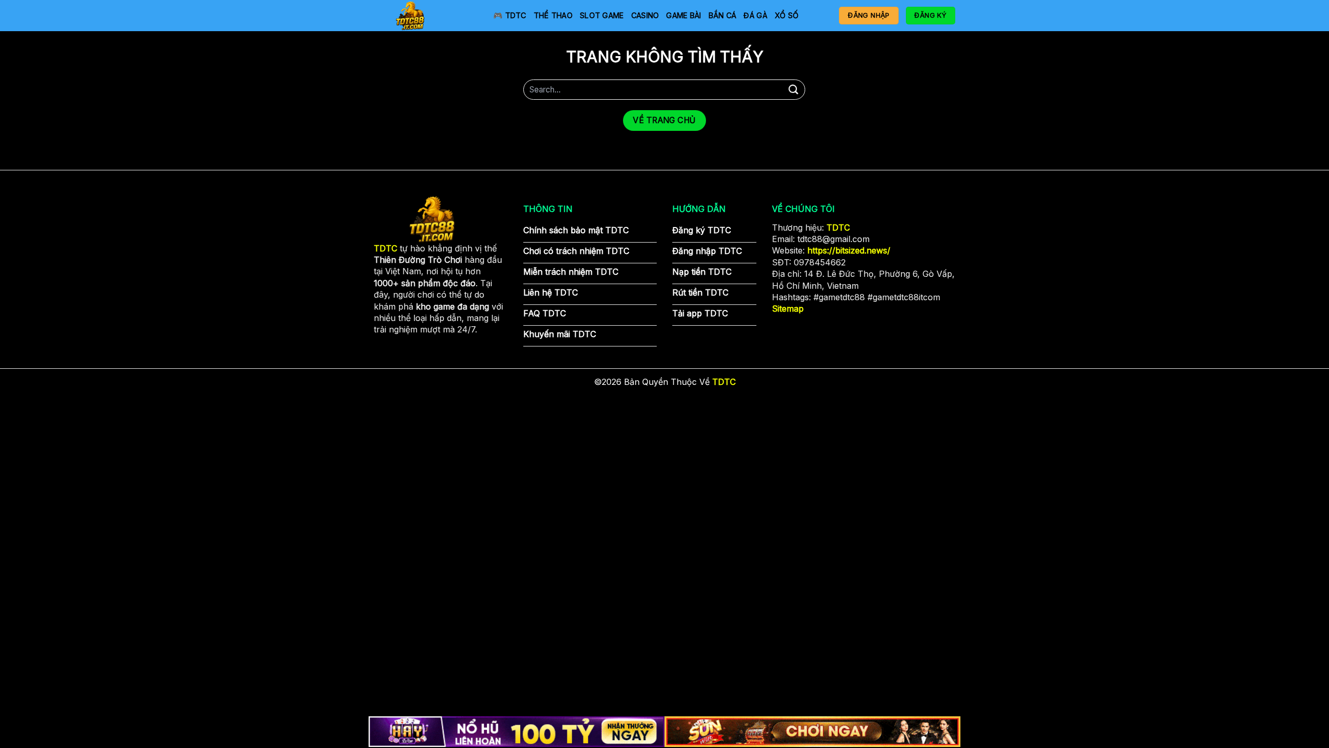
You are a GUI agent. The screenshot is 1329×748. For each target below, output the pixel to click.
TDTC (838, 227)
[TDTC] (426, 15)
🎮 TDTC (509, 15)
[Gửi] (793, 89)
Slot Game (602, 15)
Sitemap (788, 308)
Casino (645, 15)
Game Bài (683, 15)
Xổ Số (786, 15)
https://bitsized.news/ (848, 250)
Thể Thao (553, 15)
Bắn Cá (723, 15)
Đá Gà (755, 15)
